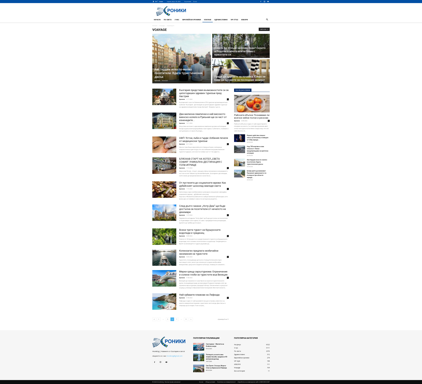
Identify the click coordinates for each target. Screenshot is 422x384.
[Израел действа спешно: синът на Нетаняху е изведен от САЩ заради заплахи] (239, 138)
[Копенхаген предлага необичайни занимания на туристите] (164, 257)
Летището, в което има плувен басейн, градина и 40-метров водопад (217, 357)
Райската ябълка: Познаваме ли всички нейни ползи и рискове (251, 116)
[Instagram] (264, 1)
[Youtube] (268, 1)
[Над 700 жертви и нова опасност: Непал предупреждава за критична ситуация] (239, 149)
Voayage (207, 20)
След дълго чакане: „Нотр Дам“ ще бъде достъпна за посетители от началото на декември (202, 209)
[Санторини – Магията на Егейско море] (198, 347)
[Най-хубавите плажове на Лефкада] (164, 301)
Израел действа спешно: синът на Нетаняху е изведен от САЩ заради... (257, 138)
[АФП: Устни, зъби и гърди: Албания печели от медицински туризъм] (164, 144)
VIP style (234, 20)
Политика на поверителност (226, 382)
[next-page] (191, 319)
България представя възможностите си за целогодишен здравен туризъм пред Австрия (204, 93)
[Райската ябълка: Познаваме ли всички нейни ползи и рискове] (252, 103)
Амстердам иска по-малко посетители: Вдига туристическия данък (257, 162)
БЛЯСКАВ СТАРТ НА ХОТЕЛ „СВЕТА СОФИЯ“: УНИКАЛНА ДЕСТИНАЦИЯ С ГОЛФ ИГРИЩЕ (200, 161)
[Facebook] (260, 1)
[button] (267, 20)
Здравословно (221, 20)
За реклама (187, 1)
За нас (195, 1)
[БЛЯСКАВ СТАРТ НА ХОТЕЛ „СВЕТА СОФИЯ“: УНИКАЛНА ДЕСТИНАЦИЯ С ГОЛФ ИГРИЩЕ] (164, 165)
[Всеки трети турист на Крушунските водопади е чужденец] (164, 236)
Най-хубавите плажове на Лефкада (199, 294)
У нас (177, 20)
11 (186, 319)
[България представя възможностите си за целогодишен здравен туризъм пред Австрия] (164, 97)
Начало (157, 20)
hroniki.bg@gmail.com (174, 356)
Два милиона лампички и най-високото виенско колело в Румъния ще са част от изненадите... (203, 117)
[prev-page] (154, 319)
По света (168, 20)
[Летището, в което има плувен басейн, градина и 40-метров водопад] (198, 357)
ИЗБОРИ (244, 20)
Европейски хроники (191, 20)
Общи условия (210, 382)
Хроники (157, 80)
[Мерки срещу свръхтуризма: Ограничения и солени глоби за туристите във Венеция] (164, 278)
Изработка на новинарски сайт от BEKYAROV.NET (254, 382)
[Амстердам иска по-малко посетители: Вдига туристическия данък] (239, 162)
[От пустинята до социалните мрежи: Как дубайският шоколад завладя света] (164, 189)
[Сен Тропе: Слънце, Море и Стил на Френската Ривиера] (198, 368)
